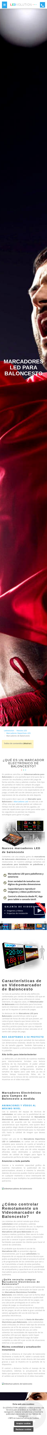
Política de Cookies (31, 1418)
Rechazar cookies (23, 1429)
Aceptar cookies (23, 1423)
